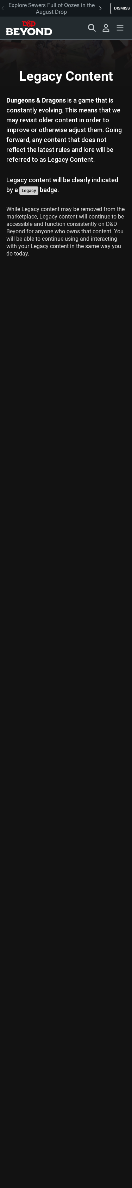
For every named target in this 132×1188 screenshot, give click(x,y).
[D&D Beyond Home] (29, 27)
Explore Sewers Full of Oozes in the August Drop (51, 8)
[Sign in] (106, 27)
